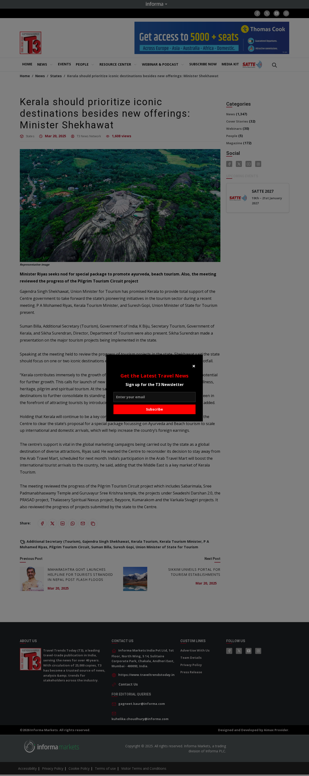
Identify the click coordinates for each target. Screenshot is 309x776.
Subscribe (154, 409)
